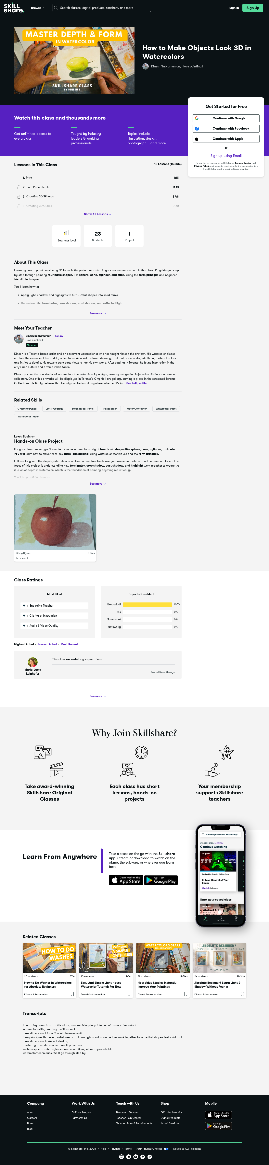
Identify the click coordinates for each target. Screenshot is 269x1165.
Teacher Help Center (128, 1117)
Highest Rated (24, 644)
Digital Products (170, 1117)
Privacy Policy (201, 166)
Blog (29, 1128)
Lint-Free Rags (54, 408)
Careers (32, 1117)
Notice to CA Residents (187, 1148)
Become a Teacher (127, 1112)
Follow (59, 335)
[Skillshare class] (49, 958)
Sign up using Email (226, 156)
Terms (128, 1148)
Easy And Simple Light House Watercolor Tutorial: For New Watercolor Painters (101, 986)
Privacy (115, 1148)
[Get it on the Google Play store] (162, 880)
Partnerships (79, 1117)
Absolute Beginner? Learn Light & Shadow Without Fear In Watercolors (217, 986)
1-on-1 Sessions (170, 1123)
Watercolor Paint (166, 408)
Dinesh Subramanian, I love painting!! (177, 66)
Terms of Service (243, 163)
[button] (44, 7)
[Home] (14, 8)
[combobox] (102, 8)
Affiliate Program (82, 1112)
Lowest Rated (47, 644)
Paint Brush (110, 408)
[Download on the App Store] (125, 880)
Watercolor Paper (28, 416)
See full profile (136, 383)
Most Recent (69, 644)
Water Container (136, 408)
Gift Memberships (171, 1112)
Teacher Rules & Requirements (134, 1123)
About (30, 1112)
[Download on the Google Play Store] (223, 1126)
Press (30, 1123)
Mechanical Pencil (83, 408)
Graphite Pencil (27, 408)
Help (103, 1148)
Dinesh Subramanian (44, 335)
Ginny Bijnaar (24, 553)
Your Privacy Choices (149, 1148)
